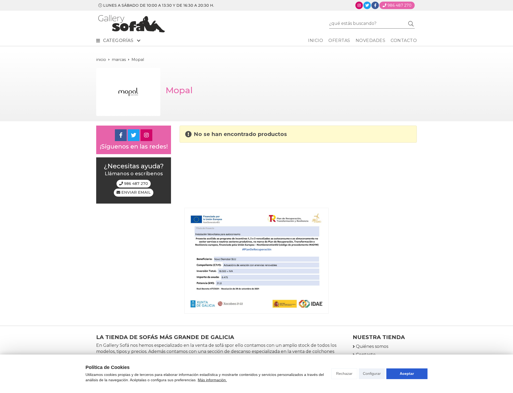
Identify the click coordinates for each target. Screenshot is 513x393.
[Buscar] (411, 23)
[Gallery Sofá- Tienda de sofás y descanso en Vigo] (131, 23)
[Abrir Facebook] (375, 5)
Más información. (212, 380)
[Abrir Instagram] (359, 5)
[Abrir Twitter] (367, 5)
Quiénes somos (372, 346)
